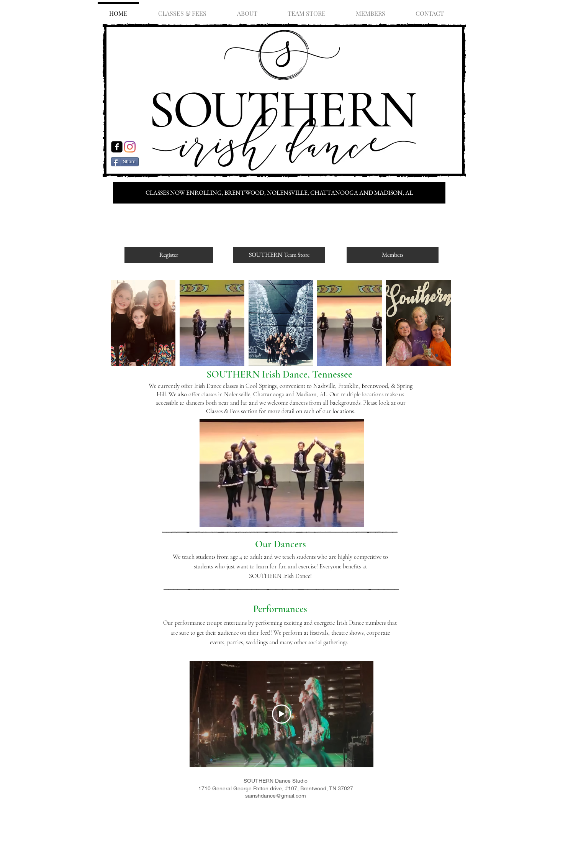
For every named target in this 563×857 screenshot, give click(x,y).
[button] (143, 323)
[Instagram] (130, 147)
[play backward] (120, 323)
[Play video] (281, 714)
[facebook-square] (117, 147)
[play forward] (442, 323)
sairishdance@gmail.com (275, 796)
